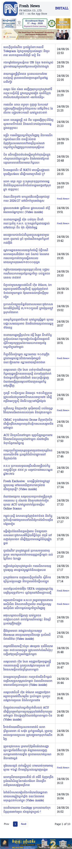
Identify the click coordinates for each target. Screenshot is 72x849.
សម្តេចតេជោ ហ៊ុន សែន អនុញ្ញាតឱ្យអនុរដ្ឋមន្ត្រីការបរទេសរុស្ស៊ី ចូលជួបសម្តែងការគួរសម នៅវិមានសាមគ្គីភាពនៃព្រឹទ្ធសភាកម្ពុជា (27, 666)
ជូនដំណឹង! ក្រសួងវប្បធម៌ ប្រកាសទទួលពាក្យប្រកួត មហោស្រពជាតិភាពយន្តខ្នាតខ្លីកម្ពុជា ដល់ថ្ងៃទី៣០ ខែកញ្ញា (28, 555)
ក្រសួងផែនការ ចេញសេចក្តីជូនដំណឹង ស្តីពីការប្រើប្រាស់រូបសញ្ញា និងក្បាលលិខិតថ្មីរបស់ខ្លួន (27, 580)
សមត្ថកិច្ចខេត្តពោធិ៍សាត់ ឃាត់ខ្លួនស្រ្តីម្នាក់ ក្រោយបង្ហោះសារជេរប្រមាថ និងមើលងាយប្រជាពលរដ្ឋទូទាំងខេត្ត (28, 324)
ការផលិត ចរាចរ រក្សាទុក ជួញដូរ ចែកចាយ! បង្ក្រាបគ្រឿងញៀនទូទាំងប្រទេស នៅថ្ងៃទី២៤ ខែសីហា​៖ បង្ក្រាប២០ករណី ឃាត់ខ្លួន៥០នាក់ (28, 109)
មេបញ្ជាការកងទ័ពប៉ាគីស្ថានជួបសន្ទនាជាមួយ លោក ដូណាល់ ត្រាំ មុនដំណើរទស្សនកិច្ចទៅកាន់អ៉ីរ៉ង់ (26, 239)
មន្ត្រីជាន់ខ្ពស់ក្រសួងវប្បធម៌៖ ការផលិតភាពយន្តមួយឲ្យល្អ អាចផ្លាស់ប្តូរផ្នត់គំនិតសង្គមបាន (27, 568)
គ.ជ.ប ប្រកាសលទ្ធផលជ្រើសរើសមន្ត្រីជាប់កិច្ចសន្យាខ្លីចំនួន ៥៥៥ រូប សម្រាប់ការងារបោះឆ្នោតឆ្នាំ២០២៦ (28, 470)
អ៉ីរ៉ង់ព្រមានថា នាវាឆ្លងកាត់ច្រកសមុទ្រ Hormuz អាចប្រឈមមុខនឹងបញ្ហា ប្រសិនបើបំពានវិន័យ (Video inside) (27, 635)
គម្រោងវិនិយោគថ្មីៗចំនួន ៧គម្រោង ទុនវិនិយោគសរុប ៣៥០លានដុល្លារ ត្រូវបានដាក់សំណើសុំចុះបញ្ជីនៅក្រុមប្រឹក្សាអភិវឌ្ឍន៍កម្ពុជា (28, 650)
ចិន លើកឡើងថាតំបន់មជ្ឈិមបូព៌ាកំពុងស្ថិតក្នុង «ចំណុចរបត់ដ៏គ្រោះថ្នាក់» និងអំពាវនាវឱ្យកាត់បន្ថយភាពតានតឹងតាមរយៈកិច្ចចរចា (26, 159)
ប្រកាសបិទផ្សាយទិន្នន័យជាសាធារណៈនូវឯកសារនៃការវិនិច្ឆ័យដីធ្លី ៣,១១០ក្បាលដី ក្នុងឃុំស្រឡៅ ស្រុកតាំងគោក (28, 308)
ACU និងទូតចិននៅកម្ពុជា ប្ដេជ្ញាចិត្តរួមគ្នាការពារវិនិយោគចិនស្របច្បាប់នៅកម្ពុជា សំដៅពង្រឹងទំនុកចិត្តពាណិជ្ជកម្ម (27, 439)
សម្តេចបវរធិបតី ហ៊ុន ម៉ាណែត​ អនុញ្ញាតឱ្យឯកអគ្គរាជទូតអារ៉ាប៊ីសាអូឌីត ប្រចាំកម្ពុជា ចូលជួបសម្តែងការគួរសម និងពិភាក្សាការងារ (26, 696)
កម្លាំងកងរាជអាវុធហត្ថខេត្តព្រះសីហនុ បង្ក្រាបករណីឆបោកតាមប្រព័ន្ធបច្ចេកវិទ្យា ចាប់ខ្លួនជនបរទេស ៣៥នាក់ (26, 274)
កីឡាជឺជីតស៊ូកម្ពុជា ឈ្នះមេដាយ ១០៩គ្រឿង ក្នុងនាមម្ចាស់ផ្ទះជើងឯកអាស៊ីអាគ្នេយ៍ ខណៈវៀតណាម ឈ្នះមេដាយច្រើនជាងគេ (26, 358)
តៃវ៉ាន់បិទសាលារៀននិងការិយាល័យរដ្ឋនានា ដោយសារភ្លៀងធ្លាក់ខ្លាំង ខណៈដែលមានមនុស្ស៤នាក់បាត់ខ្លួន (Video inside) (25, 797)
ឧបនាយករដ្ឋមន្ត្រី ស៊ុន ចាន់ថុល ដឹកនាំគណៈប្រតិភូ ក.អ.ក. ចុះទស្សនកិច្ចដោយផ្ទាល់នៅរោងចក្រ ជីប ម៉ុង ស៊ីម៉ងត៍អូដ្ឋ (26, 224)
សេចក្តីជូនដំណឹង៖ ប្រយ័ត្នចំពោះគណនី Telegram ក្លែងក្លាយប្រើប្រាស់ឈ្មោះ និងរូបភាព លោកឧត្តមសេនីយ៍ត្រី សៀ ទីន (26, 51)
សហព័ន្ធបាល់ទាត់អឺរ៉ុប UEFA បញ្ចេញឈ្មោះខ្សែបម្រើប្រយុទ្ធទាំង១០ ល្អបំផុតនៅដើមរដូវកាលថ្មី (28, 591)
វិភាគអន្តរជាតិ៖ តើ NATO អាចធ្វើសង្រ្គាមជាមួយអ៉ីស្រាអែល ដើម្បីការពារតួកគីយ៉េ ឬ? (26, 172)
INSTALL (61, 8)
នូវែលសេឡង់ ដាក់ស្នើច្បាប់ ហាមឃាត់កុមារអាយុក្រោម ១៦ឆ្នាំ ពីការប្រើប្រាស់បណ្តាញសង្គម (28, 768)
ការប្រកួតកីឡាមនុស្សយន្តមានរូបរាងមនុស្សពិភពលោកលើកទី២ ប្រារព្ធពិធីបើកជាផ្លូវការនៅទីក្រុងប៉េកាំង (27, 455)
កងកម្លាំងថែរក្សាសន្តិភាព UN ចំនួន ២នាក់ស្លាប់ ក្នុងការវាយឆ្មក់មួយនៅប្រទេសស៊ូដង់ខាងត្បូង (28, 65)
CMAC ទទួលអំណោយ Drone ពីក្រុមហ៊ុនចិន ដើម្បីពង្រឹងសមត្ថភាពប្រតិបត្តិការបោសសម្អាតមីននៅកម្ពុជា (28, 424)
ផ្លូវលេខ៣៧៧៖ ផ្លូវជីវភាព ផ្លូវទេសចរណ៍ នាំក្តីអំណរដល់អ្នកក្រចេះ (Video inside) (26, 210)
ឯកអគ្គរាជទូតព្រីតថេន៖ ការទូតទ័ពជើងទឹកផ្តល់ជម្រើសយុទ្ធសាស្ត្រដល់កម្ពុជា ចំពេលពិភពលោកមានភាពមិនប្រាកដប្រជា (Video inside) (27, 681)
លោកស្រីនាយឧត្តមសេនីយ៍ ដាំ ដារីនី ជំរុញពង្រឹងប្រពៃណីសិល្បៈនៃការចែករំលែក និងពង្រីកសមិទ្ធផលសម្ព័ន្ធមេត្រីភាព (28, 781)
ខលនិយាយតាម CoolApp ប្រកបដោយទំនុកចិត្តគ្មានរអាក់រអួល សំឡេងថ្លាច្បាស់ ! (27, 810)
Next (23, 823)
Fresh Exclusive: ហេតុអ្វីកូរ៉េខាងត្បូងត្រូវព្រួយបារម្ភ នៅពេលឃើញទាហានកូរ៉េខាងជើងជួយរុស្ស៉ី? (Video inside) (26, 485)
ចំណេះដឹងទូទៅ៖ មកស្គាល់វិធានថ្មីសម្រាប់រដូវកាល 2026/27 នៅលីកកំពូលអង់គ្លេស (26, 199)
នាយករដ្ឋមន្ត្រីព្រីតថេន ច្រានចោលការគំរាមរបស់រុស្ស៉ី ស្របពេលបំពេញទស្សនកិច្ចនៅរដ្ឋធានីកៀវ (25, 78)
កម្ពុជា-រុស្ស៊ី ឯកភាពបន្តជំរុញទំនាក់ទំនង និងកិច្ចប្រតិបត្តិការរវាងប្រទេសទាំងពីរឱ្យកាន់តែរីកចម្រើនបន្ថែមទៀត (28, 520)
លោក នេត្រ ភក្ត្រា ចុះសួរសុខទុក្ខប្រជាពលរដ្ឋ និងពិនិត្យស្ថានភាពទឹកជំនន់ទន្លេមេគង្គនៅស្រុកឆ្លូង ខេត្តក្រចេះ (27, 186)
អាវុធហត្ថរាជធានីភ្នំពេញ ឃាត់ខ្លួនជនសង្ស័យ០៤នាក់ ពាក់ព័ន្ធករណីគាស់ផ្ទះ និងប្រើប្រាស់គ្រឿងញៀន (27, 620)
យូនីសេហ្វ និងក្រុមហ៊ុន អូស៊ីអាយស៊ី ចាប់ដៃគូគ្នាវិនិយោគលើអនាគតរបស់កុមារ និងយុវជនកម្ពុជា (28, 411)
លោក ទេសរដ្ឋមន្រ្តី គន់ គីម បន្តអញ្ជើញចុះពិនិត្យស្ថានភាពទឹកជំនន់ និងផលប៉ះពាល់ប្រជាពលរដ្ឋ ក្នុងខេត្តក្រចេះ (28, 124)
